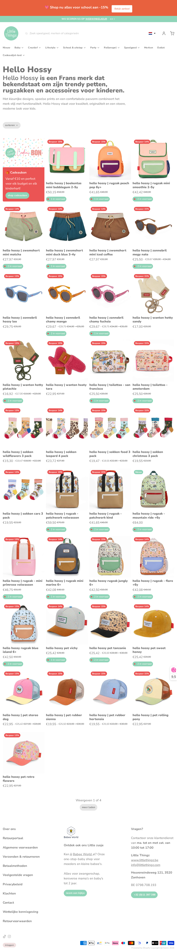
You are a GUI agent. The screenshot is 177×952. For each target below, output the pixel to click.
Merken (148, 47)
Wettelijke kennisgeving (20, 912)
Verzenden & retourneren (21, 857)
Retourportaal (13, 838)
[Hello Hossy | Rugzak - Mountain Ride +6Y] (153, 489)
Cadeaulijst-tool (12, 55)
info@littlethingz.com (145, 865)
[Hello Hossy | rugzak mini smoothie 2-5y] (153, 159)
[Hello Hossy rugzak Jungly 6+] (110, 557)
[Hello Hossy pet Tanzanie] (110, 624)
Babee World (83, 854)
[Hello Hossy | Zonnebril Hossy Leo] (23, 293)
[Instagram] (9, 936)
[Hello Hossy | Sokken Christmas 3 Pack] (153, 428)
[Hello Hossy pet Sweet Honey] (153, 624)
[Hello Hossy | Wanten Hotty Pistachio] (23, 360)
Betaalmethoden (15, 866)
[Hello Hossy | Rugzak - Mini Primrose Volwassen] (23, 557)
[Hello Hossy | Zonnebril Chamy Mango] (67, 293)
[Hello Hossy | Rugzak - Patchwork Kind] (110, 489)
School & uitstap (73, 47)
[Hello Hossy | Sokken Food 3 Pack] (110, 428)
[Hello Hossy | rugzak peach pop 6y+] (110, 159)
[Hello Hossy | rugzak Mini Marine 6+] (67, 557)
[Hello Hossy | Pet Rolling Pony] (153, 691)
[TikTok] (4, 936)
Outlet (161, 47)
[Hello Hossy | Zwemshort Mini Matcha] (23, 226)
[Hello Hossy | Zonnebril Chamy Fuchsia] (110, 293)
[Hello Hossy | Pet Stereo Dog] (23, 691)
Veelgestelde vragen (18, 875)
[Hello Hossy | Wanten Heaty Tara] (67, 360)
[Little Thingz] (11, 33)
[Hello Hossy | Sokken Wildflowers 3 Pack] (23, 428)
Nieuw (6, 47)
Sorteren (10, 125)
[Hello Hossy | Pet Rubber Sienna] (67, 691)
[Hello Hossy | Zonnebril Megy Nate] (153, 226)
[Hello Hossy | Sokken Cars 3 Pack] (23, 489)
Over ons (9, 829)
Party (93, 47)
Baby (17, 47)
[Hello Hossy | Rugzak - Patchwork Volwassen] (67, 489)
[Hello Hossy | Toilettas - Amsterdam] (153, 360)
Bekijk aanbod (121, 8)
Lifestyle (50, 47)
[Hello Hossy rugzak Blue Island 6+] (23, 624)
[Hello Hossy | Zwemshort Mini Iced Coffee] (110, 226)
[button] (152, 33)
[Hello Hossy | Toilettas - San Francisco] (110, 360)
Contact (8, 903)
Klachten (9, 893)
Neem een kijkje (75, 893)
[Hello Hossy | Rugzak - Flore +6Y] (153, 557)
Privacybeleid (12, 884)
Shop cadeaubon (17, 195)
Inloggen (9, 945)
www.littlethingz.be (144, 860)
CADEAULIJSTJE (87, 19)
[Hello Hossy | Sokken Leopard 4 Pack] (67, 428)
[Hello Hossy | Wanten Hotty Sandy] (153, 293)
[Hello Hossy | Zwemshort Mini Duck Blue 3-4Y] (67, 226)
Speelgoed (130, 47)
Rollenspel (110, 47)
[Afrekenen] (170, 33)
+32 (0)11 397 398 (144, 894)
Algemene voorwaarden (20, 847)
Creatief (33, 47)
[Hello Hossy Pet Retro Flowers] (23, 752)
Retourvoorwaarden (17, 921)
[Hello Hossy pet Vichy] (67, 624)
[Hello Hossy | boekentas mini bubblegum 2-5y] (67, 159)
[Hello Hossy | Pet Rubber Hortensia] (110, 691)
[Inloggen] (162, 33)
